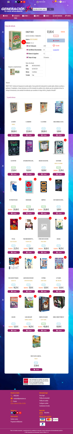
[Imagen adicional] (12, 72)
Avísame (57, 40)
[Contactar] (8, 2)
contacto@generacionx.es (20, 398)
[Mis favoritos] (53, 2)
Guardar (57, 46)
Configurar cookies (43, 403)
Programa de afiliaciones (16, 422)
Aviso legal (42, 395)
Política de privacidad (44, 398)
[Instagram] (24, 2)
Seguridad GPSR (56, 50)
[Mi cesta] (58, 2)
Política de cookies (43, 401)
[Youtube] (21, 2)
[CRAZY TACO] (15, 40)
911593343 (16, 396)
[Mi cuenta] (37, 2)
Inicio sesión (42, 2)
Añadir (14, 135)
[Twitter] (18, 2)
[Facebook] (16, 2)
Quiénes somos (14, 419)
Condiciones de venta (44, 406)
